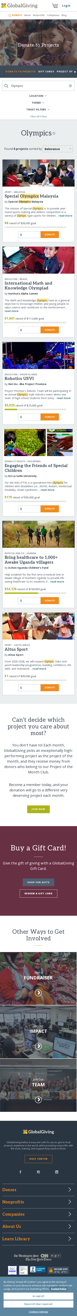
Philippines (34, 461)
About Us (11, 1226)
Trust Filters (36, 109)
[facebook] (20, 1172)
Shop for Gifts (38, 882)
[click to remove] (54, 134)
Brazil (24, 279)
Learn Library (16, 1239)
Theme (36, 102)
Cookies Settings (38, 1311)
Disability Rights (15, 461)
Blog (64, 15)
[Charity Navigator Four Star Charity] (13, 1270)
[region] (38, 1296)
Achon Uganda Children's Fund (28, 567)
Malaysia (19, 192)
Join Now (38, 809)
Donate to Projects (38, 45)
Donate (50, 234)
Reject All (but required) (38, 1304)
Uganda (31, 553)
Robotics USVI (19, 378)
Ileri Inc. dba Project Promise (27, 384)
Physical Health (14, 553)
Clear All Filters (38, 116)
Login (66, 6)
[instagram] (38, 1172)
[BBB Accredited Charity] (39, 1270)
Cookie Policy (59, 1288)
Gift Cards (46, 71)
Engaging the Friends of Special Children (36, 468)
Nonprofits (39, 15)
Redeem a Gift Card (38, 893)
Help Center (38, 1158)
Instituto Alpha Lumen (23, 293)
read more (65, 215)
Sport (8, 192)
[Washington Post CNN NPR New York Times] (38, 1258)
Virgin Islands (28, 374)
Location (36, 96)
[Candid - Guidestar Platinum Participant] (24, 1270)
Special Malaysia (31, 196)
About (27, 15)
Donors (9, 1190)
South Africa (22, 645)
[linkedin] (56, 1172)
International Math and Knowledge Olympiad (28, 286)
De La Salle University (22, 476)
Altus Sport (16, 649)
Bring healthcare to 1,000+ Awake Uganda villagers (31, 560)
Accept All (38, 1296)
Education (11, 279)
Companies (53, 15)
